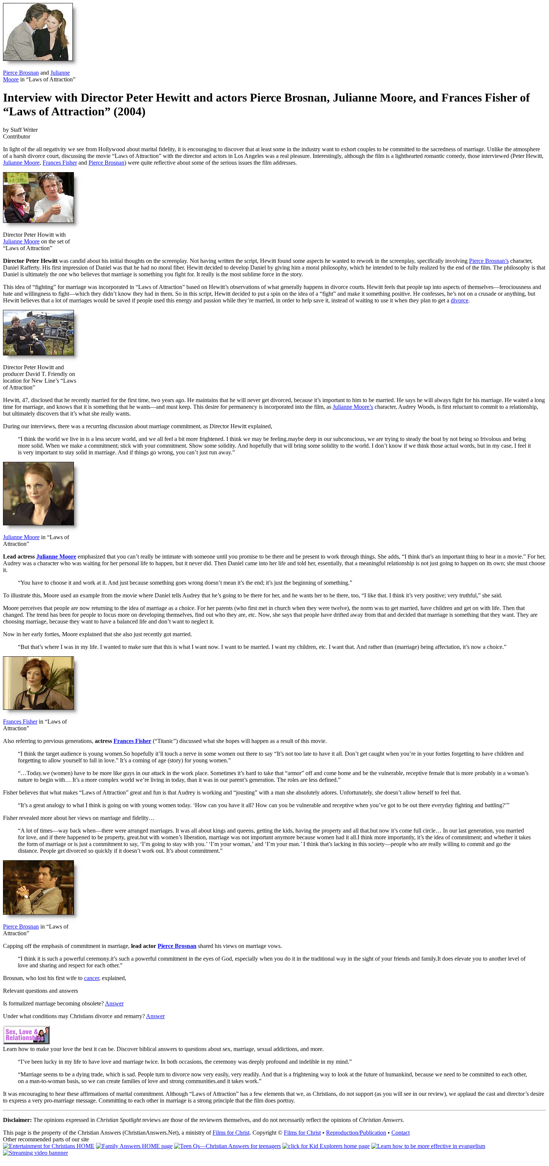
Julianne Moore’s (353, 407)
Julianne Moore (21, 162)
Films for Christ (231, 1132)
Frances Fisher (60, 162)
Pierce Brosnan (21, 72)
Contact (400, 1132)
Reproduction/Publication (356, 1132)
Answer (114, 1003)
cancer (91, 978)
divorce (459, 300)
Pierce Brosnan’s (489, 261)
